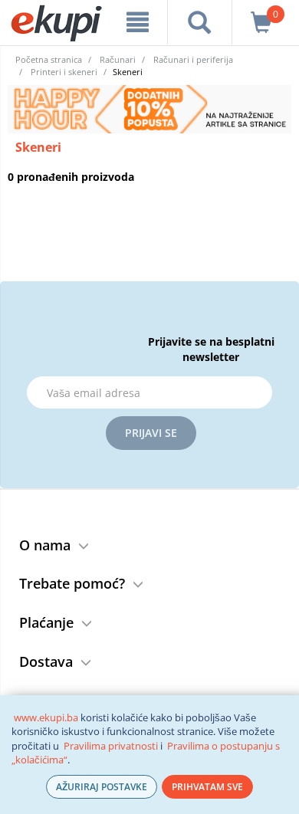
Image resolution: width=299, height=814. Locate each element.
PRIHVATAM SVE (207, 786)
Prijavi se (151, 432)
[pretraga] (200, 22)
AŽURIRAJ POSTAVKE (101, 786)
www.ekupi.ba (46, 717)
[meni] (137, 22)
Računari (118, 59)
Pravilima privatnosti (111, 746)
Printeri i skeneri (64, 71)
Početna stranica (48, 59)
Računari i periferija (193, 59)
